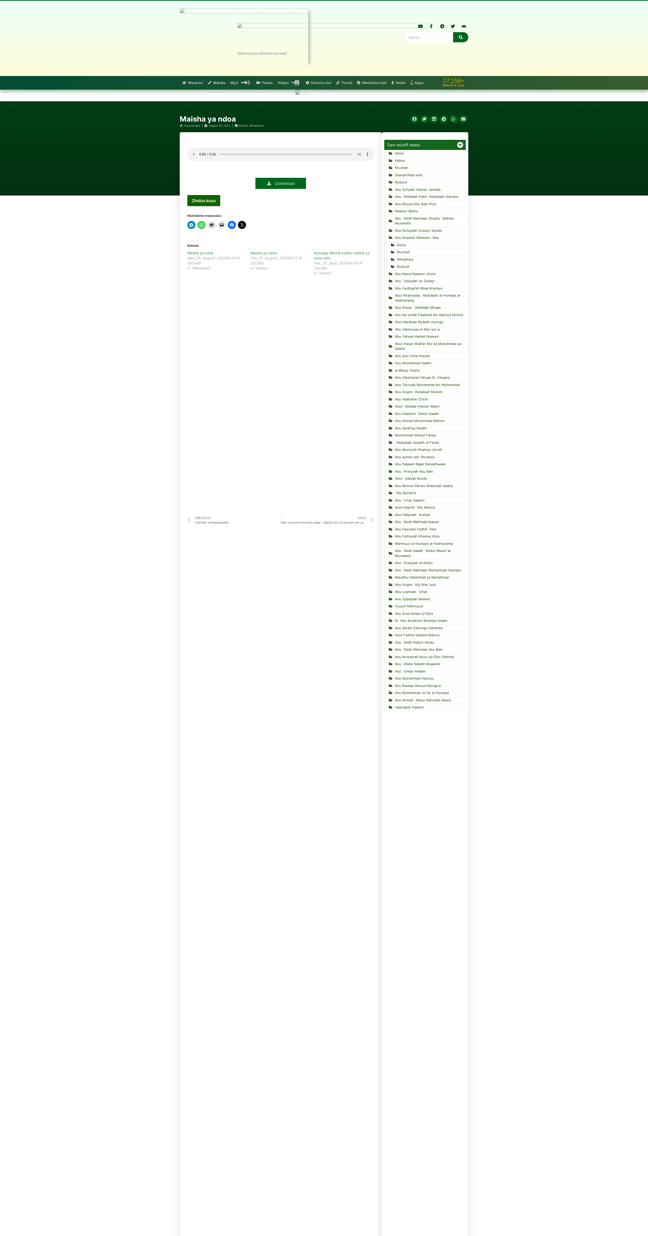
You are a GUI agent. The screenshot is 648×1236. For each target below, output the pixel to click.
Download (283, 183)
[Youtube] (420, 26)
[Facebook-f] (431, 26)
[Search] (460, 37)
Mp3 (234, 83)
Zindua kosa (204, 200)
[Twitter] (453, 26)
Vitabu (283, 83)
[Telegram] (442, 26)
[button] (415, 119)
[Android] (464, 26)
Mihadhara (256, 125)
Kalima (243, 125)
